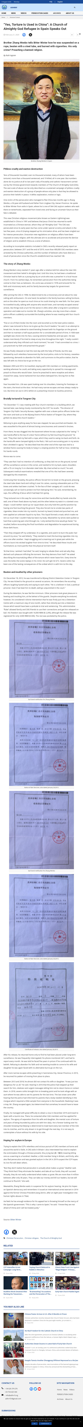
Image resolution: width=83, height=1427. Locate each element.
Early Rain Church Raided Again (67, 1291)
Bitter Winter (15, 1219)
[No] (80, 1422)
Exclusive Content (15, 17)
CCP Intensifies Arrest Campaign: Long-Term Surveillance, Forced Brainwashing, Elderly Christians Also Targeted (13, 1268)
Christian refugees (32, 1238)
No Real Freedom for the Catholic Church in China (44, 1331)
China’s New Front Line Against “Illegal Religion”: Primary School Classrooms (67, 1268)
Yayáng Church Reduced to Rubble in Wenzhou (39, 1268)
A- (78, 35)
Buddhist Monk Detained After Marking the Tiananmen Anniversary (15, 1292)
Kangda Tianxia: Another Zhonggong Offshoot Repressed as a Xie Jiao (51, 1360)
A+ (72, 35)
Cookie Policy (45, 1423)
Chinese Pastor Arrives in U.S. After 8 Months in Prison (46, 1314)
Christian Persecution (15, 1238)
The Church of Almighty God (51, 1238)
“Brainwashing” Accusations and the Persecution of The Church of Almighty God (40, 1292)
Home (3, 17)
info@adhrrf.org (12, 1395)
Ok (34, 1423)
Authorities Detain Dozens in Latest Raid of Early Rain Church (48, 1344)
